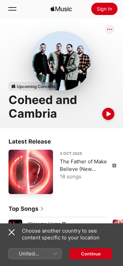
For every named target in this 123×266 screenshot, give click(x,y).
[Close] (12, 232)
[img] (61, 9)
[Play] (108, 114)
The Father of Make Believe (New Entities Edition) (83, 169)
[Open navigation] (12, 8)
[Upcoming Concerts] (33, 86)
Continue (91, 253)
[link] (26, 208)
